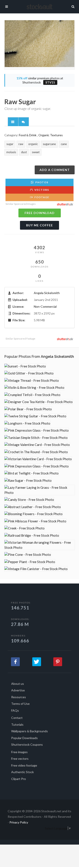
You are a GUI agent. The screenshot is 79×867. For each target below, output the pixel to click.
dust (24, 152)
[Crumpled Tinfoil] (32, 394)
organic (33, 144)
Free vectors (20, 758)
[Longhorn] (27, 423)
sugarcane (49, 144)
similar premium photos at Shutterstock (39, 80)
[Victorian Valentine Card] (38, 459)
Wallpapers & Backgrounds (29, 731)
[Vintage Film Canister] (36, 568)
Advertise (18, 690)
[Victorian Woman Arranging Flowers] (39, 545)
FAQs (15, 710)
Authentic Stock (22, 772)
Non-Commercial (45, 306)
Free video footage (24, 765)
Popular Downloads (24, 738)
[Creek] (24, 528)
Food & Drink (27, 135)
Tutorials (17, 724)
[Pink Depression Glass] (36, 430)
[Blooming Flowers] (33, 513)
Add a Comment (55, 170)
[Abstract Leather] (32, 506)
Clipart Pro (18, 779)
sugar (9, 144)
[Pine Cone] (27, 554)
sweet (36, 152)
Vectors (41, 189)
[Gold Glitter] (29, 373)
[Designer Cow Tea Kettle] (38, 401)
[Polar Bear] (28, 409)
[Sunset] (25, 366)
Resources (18, 697)
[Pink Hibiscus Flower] (35, 521)
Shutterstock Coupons (27, 744)
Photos (41, 182)
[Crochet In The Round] (36, 451)
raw (20, 144)
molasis (11, 152)
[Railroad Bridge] (31, 535)
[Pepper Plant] (29, 561)
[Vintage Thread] (31, 380)
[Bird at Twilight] (31, 473)
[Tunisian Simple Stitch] (36, 437)
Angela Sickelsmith (47, 293)
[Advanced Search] (73, 5)
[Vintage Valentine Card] (37, 444)
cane (64, 144)
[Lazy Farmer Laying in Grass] (39, 490)
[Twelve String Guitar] (35, 416)
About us (17, 683)
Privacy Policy (18, 822)
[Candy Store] (29, 499)
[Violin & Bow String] (34, 387)
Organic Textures (50, 135)
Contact (17, 718)
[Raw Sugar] (28, 480)
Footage (41, 197)
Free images (19, 752)
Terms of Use (20, 703)
